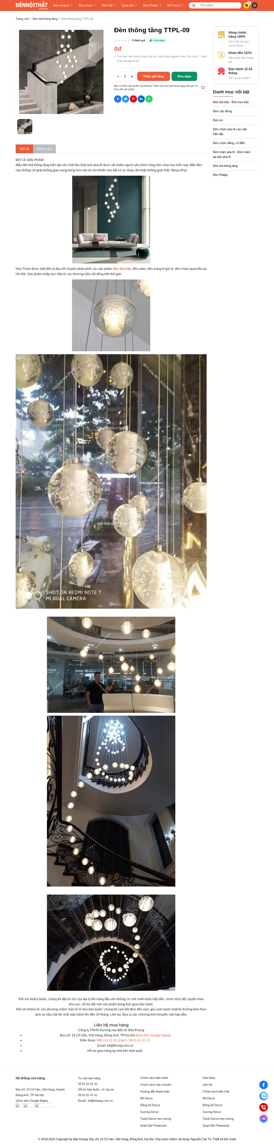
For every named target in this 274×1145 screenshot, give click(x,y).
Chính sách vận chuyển (155, 1084)
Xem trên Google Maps (153, 1035)
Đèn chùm (85, 5)
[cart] (246, 5)
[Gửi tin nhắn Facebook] (264, 1119)
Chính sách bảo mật (216, 1091)
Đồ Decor (173, 5)
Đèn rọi (217, 120)
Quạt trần (128, 5)
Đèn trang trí (61, 5)
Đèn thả (107, 5)
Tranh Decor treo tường (155, 1118)
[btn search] (194, 5)
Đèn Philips (150, 5)
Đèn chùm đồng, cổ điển (229, 143)
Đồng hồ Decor (150, 1105)
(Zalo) (111, 1040)
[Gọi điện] (264, 1107)
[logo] (32, 5)
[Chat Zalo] (264, 1096)
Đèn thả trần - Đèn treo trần (231, 102)
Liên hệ (207, 1084)
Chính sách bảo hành (154, 1077)
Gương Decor (149, 1112)
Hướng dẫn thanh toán (155, 1091)
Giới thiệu (209, 1077)
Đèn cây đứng (222, 111)
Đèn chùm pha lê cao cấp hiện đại (230, 131)
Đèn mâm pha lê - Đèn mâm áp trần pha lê (231, 154)
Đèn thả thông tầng (225, 165)
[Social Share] (117, 99)
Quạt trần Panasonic (153, 1125)
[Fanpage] (264, 1085)
